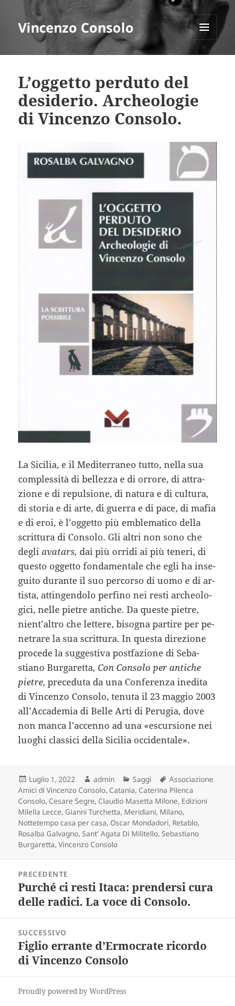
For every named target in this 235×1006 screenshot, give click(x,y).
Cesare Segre (72, 801)
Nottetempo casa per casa (62, 823)
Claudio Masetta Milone (138, 801)
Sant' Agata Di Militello (120, 833)
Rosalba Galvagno (48, 833)
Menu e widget (204, 39)
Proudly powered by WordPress (72, 991)
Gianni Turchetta (93, 812)
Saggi (142, 779)
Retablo (185, 823)
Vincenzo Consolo (76, 27)
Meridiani (140, 812)
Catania (122, 790)
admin (103, 779)
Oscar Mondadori (139, 823)
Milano (171, 812)
